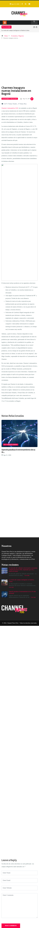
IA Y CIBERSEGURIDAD (16, 444)
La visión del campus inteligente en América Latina (15, 30)
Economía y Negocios (17, 36)
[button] (34, 27)
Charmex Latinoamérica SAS (10, 108)
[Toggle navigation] (5, 22)
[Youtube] (29, 4)
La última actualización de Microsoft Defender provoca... (22, 451)
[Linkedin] (25, 4)
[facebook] (22, 4)
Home (6, 36)
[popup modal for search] (34, 22)
